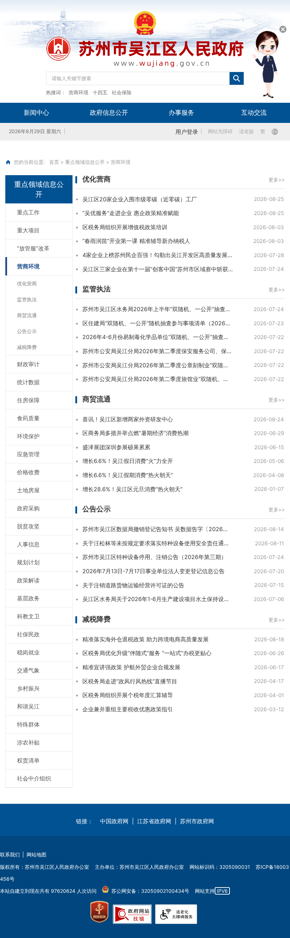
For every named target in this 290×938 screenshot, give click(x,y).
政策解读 (28, 580)
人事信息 (28, 544)
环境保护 (28, 436)
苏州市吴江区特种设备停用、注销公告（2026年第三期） (154, 556)
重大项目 (28, 230)
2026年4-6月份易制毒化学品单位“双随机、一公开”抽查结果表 (157, 336)
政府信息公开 (109, 112)
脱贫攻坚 (28, 526)
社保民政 (28, 634)
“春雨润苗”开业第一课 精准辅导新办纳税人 (136, 240)
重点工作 (28, 212)
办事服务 (181, 112)
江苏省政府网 (154, 821)
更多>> (276, 180)
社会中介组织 (34, 778)
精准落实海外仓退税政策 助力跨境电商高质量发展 (145, 639)
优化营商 (96, 179)
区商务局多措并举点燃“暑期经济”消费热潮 (135, 433)
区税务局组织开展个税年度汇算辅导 (127, 695)
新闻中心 (36, 112)
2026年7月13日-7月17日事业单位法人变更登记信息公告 (153, 571)
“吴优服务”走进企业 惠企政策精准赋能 (130, 212)
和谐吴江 (28, 706)
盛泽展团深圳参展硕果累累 (116, 447)
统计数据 (28, 382)
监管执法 (96, 289)
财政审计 (28, 364)
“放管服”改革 (33, 248)
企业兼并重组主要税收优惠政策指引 (127, 709)
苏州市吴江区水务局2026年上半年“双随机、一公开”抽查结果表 (157, 309)
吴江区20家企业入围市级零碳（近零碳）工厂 (139, 199)
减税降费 (96, 619)
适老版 (246, 131)
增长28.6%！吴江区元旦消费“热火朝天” (132, 489)
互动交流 (254, 112)
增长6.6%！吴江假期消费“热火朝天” (127, 475)
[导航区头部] (145, 51)
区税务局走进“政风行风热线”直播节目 (129, 681)
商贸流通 (96, 399)
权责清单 (28, 760)
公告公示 (96, 509)
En (274, 131)
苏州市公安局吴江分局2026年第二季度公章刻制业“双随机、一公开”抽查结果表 (157, 365)
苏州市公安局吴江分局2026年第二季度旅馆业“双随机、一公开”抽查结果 (157, 378)
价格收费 (28, 472)
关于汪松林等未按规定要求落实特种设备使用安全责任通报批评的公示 (157, 543)
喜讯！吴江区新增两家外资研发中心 (127, 419)
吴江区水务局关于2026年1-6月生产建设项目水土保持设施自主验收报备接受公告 (157, 598)
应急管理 (28, 454)
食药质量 (28, 418)
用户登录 (186, 131)
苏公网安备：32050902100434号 (150, 891)
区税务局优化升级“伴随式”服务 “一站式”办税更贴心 (146, 653)
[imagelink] (99, 912)
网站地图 (36, 854)
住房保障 (28, 400)
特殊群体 (28, 724)
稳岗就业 (28, 652)
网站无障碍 (220, 131)
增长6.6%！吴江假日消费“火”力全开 (127, 460)
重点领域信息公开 (85, 162)
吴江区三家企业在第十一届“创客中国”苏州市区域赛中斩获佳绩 (157, 269)
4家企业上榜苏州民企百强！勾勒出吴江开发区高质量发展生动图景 (157, 255)
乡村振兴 (28, 688)
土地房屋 (28, 490)
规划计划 (28, 562)
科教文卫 (28, 616)
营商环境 (28, 266)
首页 (54, 162)
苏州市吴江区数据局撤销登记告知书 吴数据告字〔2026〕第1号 (157, 529)
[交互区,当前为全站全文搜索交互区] (145, 76)
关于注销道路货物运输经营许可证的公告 (133, 585)
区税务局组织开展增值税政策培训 (124, 227)
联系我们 (10, 854)
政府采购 (28, 508)
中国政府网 (114, 821)
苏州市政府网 (197, 821)
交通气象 (28, 670)
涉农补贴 (28, 742)
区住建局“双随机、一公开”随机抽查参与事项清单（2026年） (157, 323)
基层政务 (28, 598)
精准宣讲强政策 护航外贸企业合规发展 (131, 667)
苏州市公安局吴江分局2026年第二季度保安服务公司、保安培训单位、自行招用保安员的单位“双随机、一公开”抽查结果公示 (157, 351)
